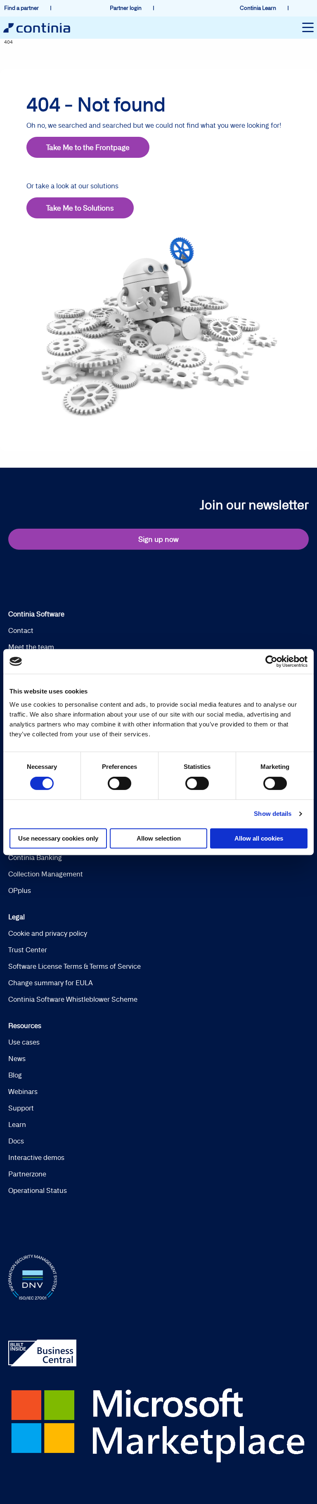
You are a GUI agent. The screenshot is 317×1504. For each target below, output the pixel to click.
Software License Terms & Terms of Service (74, 966)
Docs (16, 1141)
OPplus (19, 890)
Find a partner (22, 8)
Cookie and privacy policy (47, 933)
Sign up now (158, 539)
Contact (20, 630)
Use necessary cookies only (58, 838)
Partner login (126, 8)
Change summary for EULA (50, 983)
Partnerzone (27, 1174)
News (17, 1058)
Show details (272, 813)
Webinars (23, 1091)
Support (21, 1108)
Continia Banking (35, 857)
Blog (15, 1075)
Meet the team (31, 647)
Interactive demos (36, 1157)
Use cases (24, 1042)
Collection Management (45, 874)
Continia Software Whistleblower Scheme (72, 999)
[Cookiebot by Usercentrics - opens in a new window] (271, 661)
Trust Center (27, 950)
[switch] (119, 783)
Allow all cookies (258, 838)
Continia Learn (258, 8)
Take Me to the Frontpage (88, 147)
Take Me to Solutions (80, 208)
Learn (17, 1124)
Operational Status (37, 1190)
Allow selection (159, 838)
